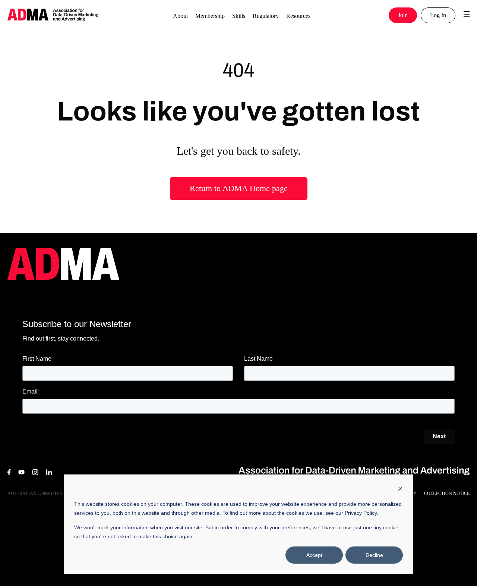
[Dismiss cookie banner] (400, 489)
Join (403, 15)
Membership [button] (210, 16)
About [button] (180, 16)
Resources (298, 16)
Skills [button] (238, 16)
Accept (314, 555)
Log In (438, 15)
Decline (374, 555)
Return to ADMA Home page (239, 188)
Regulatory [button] (266, 16)
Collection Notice (447, 493)
